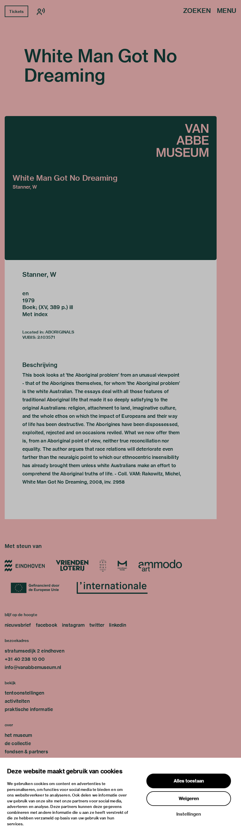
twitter (96, 625)
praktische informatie (29, 709)
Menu (226, 11)
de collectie (18, 743)
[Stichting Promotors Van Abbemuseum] (103, 565)
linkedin (117, 625)
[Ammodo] (160, 565)
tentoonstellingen (24, 693)
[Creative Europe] (38, 588)
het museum (18, 735)
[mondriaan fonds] (122, 565)
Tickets (16, 11)
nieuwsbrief (18, 625)
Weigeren (189, 799)
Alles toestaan (189, 781)
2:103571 (46, 337)
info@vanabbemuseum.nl (33, 667)
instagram (73, 625)
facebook (46, 625)
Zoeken (197, 11)
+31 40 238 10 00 (25, 659)
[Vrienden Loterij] (72, 565)
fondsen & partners (26, 752)
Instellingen (188, 814)
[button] (111, 188)
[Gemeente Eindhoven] (25, 565)
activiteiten (17, 701)
